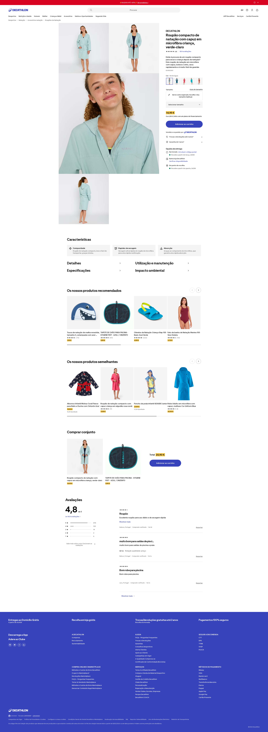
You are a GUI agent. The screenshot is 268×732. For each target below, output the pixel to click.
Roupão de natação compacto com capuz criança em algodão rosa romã (116, 405)
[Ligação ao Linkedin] (24, 644)
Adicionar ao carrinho (184, 124)
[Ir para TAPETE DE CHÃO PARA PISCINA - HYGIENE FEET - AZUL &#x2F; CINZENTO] (123, 457)
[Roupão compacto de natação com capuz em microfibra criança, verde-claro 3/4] (109, 123)
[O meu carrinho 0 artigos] (257, 10)
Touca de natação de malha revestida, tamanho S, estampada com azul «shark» (83, 333)
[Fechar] (258, 2)
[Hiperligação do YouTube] (14, 644)
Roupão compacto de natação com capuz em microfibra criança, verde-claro (84, 479)
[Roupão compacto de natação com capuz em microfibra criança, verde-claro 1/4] (134, 48)
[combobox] (184, 104)
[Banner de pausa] (254, 2)
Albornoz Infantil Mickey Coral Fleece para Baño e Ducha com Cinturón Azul (83, 405)
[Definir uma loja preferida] (242, 10)
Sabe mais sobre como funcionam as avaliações (79, 544)
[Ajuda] (247, 10)
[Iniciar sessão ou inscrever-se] (252, 10)
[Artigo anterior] (192, 290)
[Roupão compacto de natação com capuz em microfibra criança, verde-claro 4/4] (84, 199)
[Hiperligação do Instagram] (19, 644)
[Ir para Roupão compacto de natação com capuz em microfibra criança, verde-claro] (85, 457)
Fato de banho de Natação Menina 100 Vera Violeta (184, 333)
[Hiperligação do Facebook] (10, 644)
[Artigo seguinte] (198, 290)
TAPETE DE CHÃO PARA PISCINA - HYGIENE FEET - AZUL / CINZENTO (114, 333)
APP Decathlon (228, 16)
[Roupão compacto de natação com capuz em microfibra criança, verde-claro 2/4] (84, 48)
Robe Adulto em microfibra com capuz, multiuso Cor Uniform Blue (182, 405)
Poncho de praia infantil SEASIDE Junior (150, 404)
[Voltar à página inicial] (18, 10)
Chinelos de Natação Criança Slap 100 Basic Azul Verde (150, 333)
